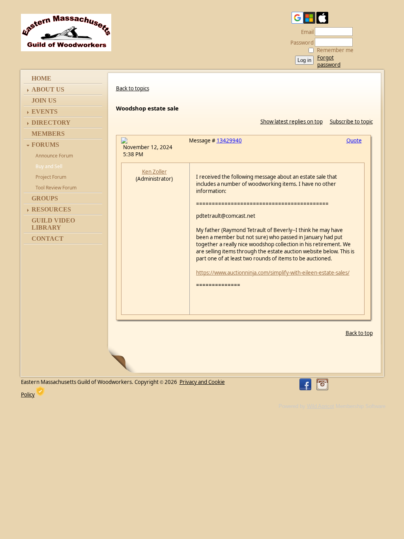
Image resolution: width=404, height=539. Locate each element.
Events (45, 111)
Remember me (335, 50)
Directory (51, 122)
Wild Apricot (320, 406)
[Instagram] (322, 384)
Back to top (359, 333)
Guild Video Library (53, 224)
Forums (45, 144)
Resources (51, 209)
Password (300, 42)
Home (41, 78)
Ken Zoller (154, 171)
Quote (354, 140)
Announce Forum (54, 155)
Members (48, 133)
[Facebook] (305, 384)
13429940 (229, 140)
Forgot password (328, 61)
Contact (48, 238)
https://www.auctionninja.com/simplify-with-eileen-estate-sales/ (273, 272)
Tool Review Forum (56, 187)
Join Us (44, 100)
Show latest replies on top (291, 121)
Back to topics (132, 88)
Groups (45, 198)
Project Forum (51, 177)
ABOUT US (48, 89)
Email (305, 32)
